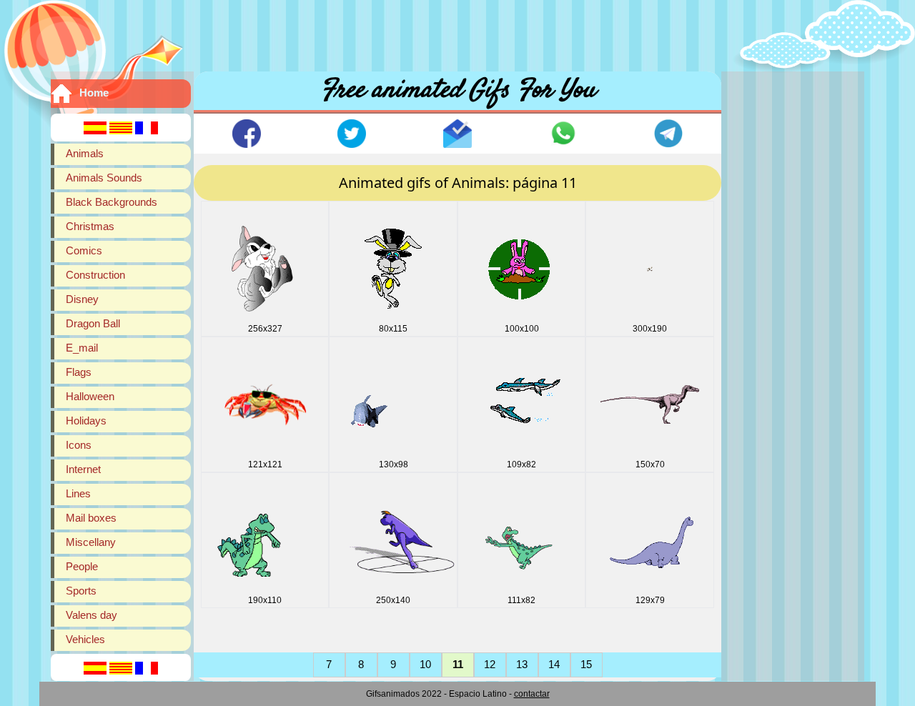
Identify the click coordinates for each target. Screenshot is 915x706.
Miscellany (91, 542)
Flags (79, 372)
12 (489, 664)
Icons (79, 445)
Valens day (91, 615)
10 (425, 664)
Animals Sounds (104, 177)
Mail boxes (91, 518)
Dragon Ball (93, 323)
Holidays (86, 420)
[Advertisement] (457, 32)
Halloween (90, 396)
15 (586, 664)
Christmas (90, 226)
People (82, 566)
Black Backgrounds (111, 202)
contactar (532, 694)
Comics (84, 250)
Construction (95, 275)
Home (94, 92)
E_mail (82, 348)
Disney (82, 299)
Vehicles (85, 639)
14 (554, 664)
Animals (85, 153)
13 (522, 664)
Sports (81, 591)
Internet (83, 469)
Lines (78, 493)
